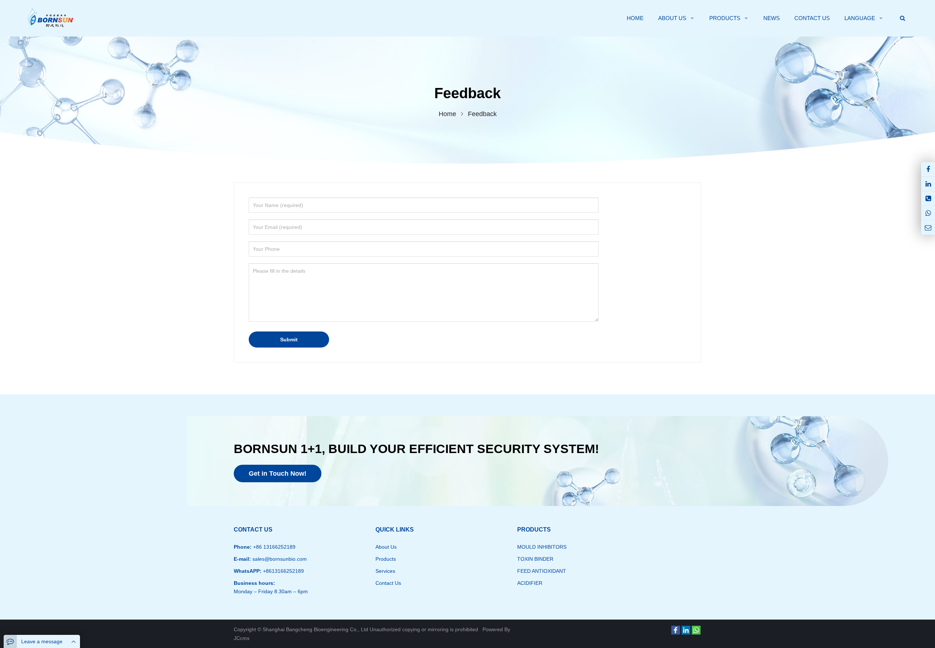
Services (385, 571)
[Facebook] (676, 630)
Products (385, 559)
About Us (386, 547)
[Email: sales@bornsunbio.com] (928, 228)
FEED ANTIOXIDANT (541, 571)
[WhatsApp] (696, 630)
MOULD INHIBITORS (541, 547)
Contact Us (388, 583)
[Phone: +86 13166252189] (928, 198)
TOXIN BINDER (535, 559)
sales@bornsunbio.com (279, 559)
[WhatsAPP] (928, 213)
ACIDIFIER (529, 583)
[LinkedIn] (686, 630)
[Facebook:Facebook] (928, 169)
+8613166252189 (283, 571)
